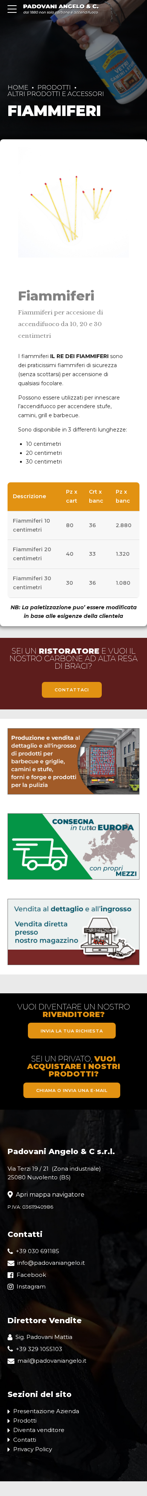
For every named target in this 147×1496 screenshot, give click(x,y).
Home (18, 87)
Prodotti (54, 87)
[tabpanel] (73, 202)
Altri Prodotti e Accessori (56, 94)
